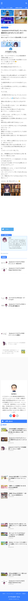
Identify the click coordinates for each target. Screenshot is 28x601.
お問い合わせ (18, 593)
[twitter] (10, 415)
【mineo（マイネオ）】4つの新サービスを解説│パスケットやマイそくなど (17, 544)
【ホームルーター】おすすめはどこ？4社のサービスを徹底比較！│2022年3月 (16, 534)
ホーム (2, 7)
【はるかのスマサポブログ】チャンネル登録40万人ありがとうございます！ (17, 439)
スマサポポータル (14, 597)
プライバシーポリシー (10, 593)
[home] (17, 415)
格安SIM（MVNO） (19, 7)
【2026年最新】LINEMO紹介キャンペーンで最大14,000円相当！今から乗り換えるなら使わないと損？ (17, 430)
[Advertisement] (14, 211)
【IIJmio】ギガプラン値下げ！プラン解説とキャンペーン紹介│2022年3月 (17, 525)
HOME (3, 593)
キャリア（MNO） (9, 7)
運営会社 (24, 593)
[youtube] (14, 415)
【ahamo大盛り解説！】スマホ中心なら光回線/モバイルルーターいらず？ (17, 478)
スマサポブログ (5, 253)
